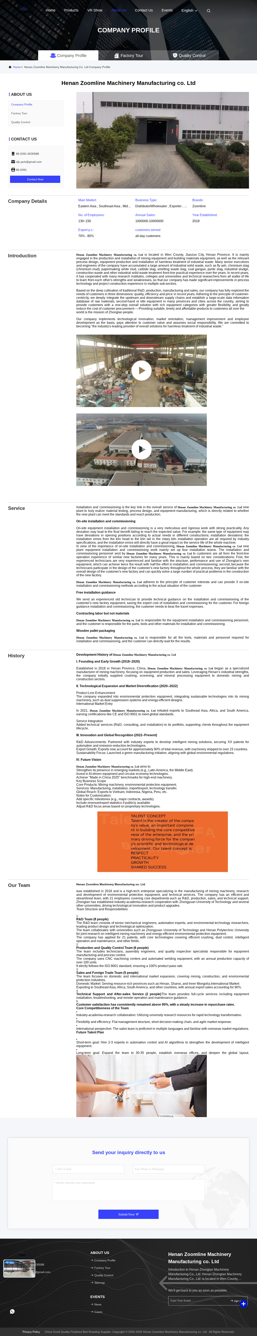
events (167, 10)
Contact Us (144, 10)
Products (71, 10)
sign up (237, 1300)
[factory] (141, 371)
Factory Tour (19, 113)
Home (50, 10)
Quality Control (20, 122)
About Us (118, 10)
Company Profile (21, 104)
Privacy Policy (31, 1331)
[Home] (24, 10)
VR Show (94, 10)
